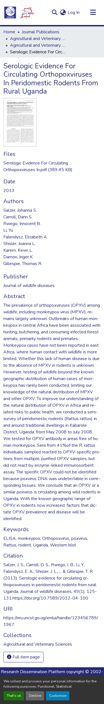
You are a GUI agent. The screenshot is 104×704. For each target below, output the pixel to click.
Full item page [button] (25, 657)
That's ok (14, 695)
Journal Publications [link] (40, 32)
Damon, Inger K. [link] (18, 257)
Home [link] (9, 32)
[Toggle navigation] (93, 12)
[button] (18, 12)
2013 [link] (8, 191)
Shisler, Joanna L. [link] (19, 244)
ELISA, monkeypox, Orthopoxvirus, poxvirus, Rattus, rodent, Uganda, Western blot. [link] (45, 541)
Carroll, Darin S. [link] (17, 217)
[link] (52, 166)
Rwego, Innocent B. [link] (22, 224)
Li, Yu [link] (8, 230)
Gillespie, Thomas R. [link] (22, 264)
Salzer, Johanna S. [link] (20, 210)
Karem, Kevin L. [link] (18, 250)
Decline (35, 695)
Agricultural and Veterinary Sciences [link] (37, 39)
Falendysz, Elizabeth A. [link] (25, 237)
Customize (57, 695)
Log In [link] (74, 12)
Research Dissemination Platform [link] (33, 672)
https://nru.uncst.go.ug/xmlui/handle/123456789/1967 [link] (50, 621)
